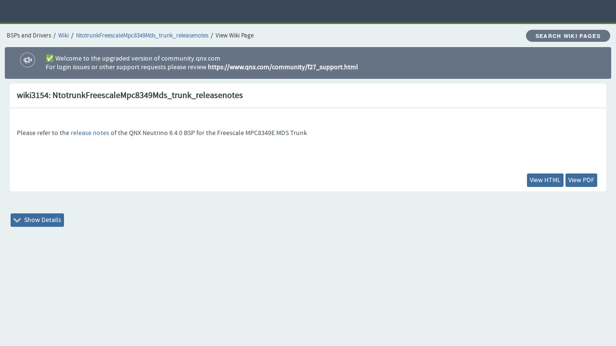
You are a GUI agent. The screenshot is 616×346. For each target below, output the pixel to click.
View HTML (545, 180)
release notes (90, 133)
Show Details (42, 220)
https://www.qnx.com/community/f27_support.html (283, 67)
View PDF (581, 180)
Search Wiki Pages (568, 35)
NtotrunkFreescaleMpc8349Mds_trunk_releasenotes (142, 36)
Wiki (63, 36)
